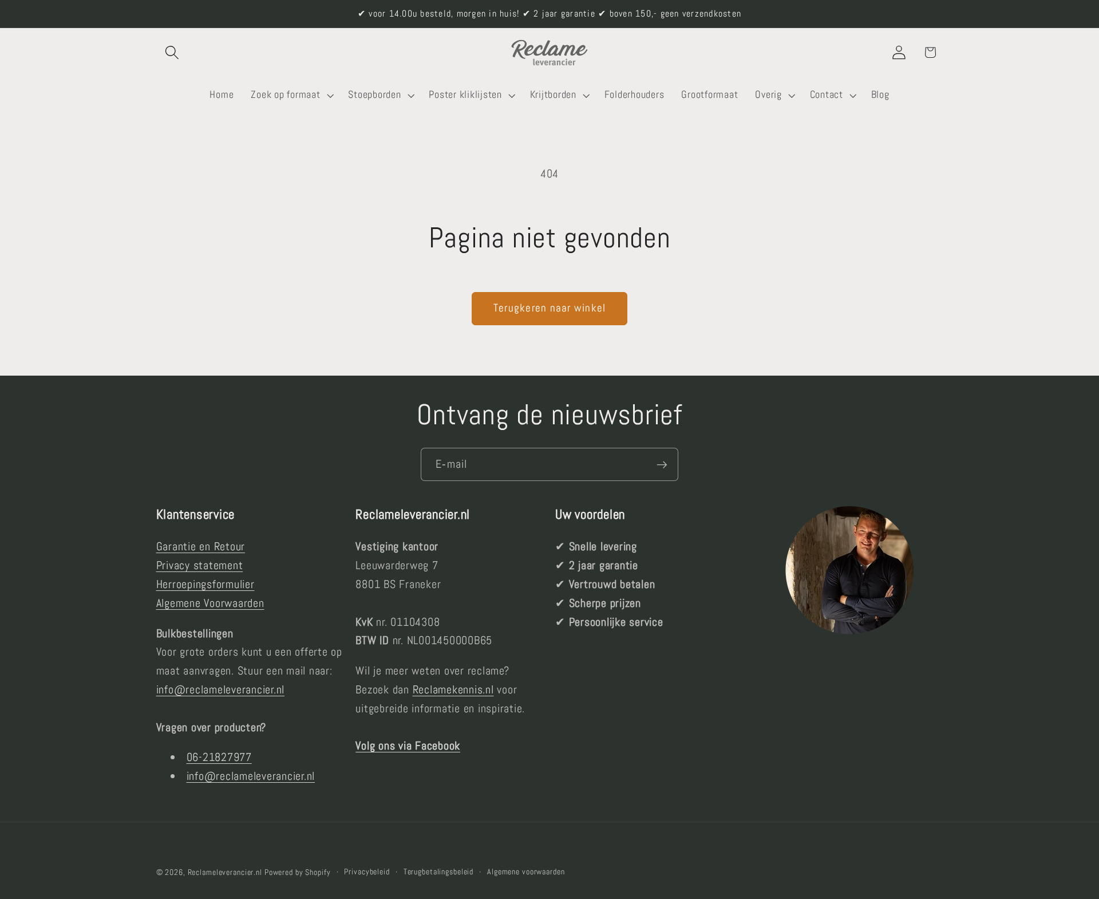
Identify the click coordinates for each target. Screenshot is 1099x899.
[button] (172, 52)
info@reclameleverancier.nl (220, 689)
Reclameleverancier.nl (225, 872)
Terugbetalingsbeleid (439, 872)
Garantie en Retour (201, 546)
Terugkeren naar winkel (549, 308)
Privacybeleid (366, 872)
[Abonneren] (662, 464)
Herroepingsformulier (205, 584)
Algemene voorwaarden (526, 872)
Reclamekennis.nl (453, 689)
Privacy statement (199, 565)
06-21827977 (219, 757)
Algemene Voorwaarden (210, 603)
